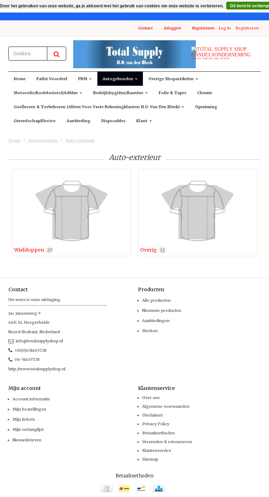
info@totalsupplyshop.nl (39, 340)
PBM (83, 78)
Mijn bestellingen (29, 409)
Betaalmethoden (158, 432)
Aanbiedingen (156, 320)
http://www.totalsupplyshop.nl (36, 368)
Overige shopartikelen (172, 78)
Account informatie (31, 399)
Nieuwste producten (161, 310)
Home (20, 78)
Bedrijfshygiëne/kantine (118, 92)
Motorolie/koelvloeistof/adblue (46, 92)
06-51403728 (27, 359)
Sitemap (150, 459)
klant (142, 120)
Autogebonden (118, 78)
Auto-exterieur (80, 140)
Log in (225, 28)
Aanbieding (78, 120)
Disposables (113, 120)
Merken (150, 330)
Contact (145, 28)
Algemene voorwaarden (165, 406)
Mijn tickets (24, 419)
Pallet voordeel (51, 78)
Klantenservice (156, 450)
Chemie (204, 92)
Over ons (151, 397)
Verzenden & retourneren (167, 441)
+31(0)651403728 (31, 350)
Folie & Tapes (172, 92)
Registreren (203, 28)
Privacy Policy (155, 423)
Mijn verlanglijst (28, 429)
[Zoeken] (56, 54)
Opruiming (206, 106)
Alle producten (156, 300)
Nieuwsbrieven (27, 440)
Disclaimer (152, 415)
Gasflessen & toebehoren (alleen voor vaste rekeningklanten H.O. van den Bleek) (97, 106)
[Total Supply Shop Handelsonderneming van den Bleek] (134, 54)
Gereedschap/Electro (35, 120)
